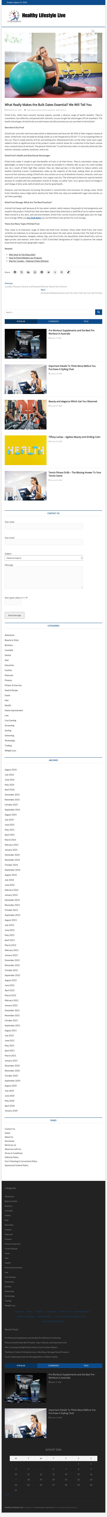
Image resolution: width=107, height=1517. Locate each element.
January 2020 (11, 1110)
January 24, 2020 (56, 373)
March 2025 (10, 839)
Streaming (9, 725)
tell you (63, 110)
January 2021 (11, 1060)
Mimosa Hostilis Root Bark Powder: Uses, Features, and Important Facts (36, 1342)
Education (9, 665)
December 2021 (12, 1010)
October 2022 (11, 970)
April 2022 (10, 990)
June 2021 (9, 1040)
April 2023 (10, 940)
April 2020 (10, 1105)
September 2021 (12, 1025)
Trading (8, 745)
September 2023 (12, 915)
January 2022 (11, 1005)
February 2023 (11, 950)
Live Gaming (10, 720)
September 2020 (12, 1080)
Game (7, 695)
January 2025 (11, 849)
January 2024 (11, 895)
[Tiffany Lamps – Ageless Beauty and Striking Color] (26, 437)
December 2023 (12, 900)
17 (16, 1479)
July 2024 (9, 880)
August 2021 (11, 1030)
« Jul (6, 1494)
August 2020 (11, 1085)
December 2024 (12, 855)
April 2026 (10, 789)
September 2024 (12, 870)
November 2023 (12, 905)
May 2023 (9, 935)
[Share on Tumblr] (55, 272)
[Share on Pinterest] (41, 272)
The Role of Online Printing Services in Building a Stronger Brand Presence (37, 1352)
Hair (7, 700)
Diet (43, 110)
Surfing (8, 730)
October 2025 (11, 804)
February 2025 (11, 844)
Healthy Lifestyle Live (14, 1507)
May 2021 (9, 1045)
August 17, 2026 (55, 338)
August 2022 (11, 980)
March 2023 (10, 945)
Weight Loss (10, 750)
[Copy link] (68, 272)
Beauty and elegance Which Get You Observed (73, 401)
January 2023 (11, 955)
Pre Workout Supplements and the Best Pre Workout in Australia (33, 1338)
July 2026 (9, 774)
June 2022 (9, 985)
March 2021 (10, 1055)
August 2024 (11, 875)
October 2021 (11, 1020)
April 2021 (10, 1050)
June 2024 (9, 885)
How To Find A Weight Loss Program (25, 258)
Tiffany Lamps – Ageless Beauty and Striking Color (75, 436)
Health (8, 705)
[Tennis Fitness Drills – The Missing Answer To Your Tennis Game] (26, 472)
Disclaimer (10, 1141)
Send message (14, 615)
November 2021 (12, 1015)
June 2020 (9, 1095)
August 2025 (11, 814)
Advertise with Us (13, 1149)
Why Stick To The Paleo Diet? (22, 254)
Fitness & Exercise (13, 685)
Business (9, 645)
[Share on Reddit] (48, 272)
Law (6, 715)
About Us (9, 1137)
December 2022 (12, 960)
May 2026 (9, 784)
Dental (8, 655)
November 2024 (12, 860)
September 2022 (12, 975)
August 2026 (11, 769)
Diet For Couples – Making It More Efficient (29, 261)
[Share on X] (21, 272)
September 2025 (12, 809)
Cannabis (9, 650)
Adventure (9, 635)
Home (7, 1133)
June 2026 (9, 779)
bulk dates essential (34, 110)
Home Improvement (14, 710)
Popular (21, 321)
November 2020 (12, 1070)
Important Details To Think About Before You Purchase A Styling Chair (72, 367)
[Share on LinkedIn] (28, 272)
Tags (86, 321)
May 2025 (9, 829)
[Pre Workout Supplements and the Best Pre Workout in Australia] (26, 330)
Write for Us (10, 1145)
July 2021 (9, 1035)
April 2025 (10, 834)
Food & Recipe (11, 690)
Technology (10, 740)
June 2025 (9, 824)
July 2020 (9, 1090)
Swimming (9, 735)
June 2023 (9, 930)
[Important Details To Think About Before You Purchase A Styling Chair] (26, 366)
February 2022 (11, 1000)
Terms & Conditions (14, 1153)
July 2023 (9, 925)
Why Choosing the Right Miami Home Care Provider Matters (31, 1347)
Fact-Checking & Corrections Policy (21, 1161)
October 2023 (11, 910)
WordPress (50, 1507)
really (58, 110)
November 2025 (12, 799)
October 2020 (11, 1075)
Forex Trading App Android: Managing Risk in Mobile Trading (31, 1357)
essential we (50, 110)
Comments (53, 321)
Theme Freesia (39, 1507)
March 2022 (10, 995)
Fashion (8, 670)
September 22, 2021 (14, 110)
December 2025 (12, 794)
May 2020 (9, 1100)
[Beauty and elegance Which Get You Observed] (26, 401)
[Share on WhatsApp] (35, 272)
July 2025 (9, 819)
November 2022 (12, 965)
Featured (9, 675)
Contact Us (10, 1129)
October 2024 (11, 865)
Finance (8, 680)
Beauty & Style (12, 640)
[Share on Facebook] (15, 272)
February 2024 (11, 890)
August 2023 (11, 920)
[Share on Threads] (61, 272)
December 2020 (12, 1065)
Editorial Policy (12, 1157)
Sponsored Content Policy (16, 1165)
